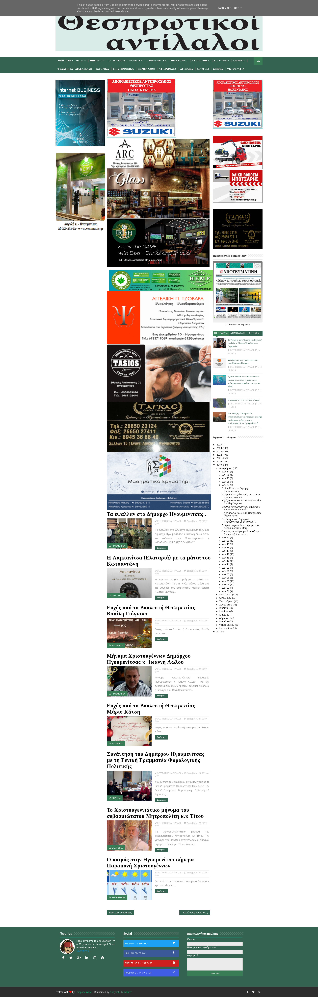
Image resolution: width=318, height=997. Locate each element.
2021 (219, 458)
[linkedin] (86, 957)
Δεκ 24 (226, 485)
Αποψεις (239, 60)
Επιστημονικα (123, 69)
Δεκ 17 (226, 550)
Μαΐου (223, 614)
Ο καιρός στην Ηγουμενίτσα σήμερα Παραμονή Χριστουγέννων (150, 862)
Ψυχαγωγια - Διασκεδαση (74, 69)
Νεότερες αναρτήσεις (120, 912)
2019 (219, 464)
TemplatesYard (83, 992)
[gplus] (78, 957)
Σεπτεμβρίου (226, 601)
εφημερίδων (245, 324)
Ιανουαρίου (226, 628)
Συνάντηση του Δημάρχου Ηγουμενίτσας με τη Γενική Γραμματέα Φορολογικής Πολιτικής (156, 760)
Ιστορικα (102, 69)
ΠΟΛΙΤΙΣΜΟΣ (118, 595)
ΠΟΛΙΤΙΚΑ (116, 798)
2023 (219, 451)
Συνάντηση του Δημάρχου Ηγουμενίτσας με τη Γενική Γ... (238, 520)
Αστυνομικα (201, 60)
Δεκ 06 (226, 577)
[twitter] (71, 957)
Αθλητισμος (179, 60)
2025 (219, 444)
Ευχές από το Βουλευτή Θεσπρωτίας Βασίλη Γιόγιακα (151, 610)
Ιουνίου (224, 611)
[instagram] (94, 957)
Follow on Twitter (136, 943)
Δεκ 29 (226, 478)
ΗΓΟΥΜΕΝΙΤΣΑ (118, 545)
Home (60, 60)
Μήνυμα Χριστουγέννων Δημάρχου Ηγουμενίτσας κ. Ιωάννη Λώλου (149, 659)
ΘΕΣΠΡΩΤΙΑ (117, 645)
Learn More (224, 8)
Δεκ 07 (226, 574)
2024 (219, 448)
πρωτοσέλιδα (233, 324)
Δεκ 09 (226, 567)
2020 (219, 461)
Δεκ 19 (226, 544)
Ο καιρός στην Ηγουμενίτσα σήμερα (243, 400)
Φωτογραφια (235, 69)
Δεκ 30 (226, 474)
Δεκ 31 (226, 471)
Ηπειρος (96, 60)
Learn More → (84, 950)
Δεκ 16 (226, 554)
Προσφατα (221, 333)
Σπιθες (218, 69)
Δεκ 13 (226, 557)
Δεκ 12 (226, 560)
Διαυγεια (203, 69)
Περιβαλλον (146, 69)
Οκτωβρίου (225, 597)
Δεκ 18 (226, 547)
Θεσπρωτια (76, 60)
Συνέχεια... (161, 548)
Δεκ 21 (226, 537)
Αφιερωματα (167, 69)
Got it (238, 8)
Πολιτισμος (116, 60)
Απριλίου (224, 618)
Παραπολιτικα (156, 60)
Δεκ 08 (226, 571)
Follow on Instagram (138, 973)
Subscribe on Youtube (138, 963)
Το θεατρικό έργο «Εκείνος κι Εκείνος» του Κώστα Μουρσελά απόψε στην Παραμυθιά (245, 343)
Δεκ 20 (226, 540)
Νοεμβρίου (225, 594)
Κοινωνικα (221, 60)
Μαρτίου (224, 621)
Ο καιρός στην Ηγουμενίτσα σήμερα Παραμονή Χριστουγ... (240, 533)
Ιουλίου (224, 607)
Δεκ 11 (226, 564)
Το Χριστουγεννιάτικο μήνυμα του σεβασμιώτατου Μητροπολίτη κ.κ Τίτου (155, 813)
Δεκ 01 (226, 591)
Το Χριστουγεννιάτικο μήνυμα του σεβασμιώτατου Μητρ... (240, 527)
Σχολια (254, 333)
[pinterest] (102, 957)
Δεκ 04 (226, 584)
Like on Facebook (135, 953)
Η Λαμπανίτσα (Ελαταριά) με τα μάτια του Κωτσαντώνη (159, 561)
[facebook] (63, 957)
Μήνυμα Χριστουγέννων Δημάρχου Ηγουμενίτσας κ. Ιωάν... (240, 508)
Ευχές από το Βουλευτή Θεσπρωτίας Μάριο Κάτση (151, 708)
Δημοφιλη (237, 333)
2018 (219, 631)
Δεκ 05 (226, 581)
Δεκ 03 (226, 587)
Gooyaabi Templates (121, 992)
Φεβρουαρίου (227, 624)
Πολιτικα (135, 60)
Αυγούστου (226, 604)
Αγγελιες (186, 69)
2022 (219, 454)
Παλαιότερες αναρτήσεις (195, 912)
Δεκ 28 (226, 481)
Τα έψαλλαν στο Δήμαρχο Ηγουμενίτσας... (157, 514)
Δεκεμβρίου (226, 468)
